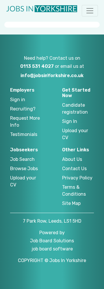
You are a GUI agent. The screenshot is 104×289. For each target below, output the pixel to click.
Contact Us (74, 168)
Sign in (17, 99)
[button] (90, 11)
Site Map (71, 203)
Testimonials (23, 134)
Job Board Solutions (52, 240)
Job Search (22, 159)
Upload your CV (75, 134)
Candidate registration (75, 108)
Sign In (69, 121)
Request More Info (25, 121)
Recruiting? (23, 109)
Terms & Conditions (74, 190)
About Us (72, 159)
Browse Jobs (24, 168)
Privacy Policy (77, 178)
